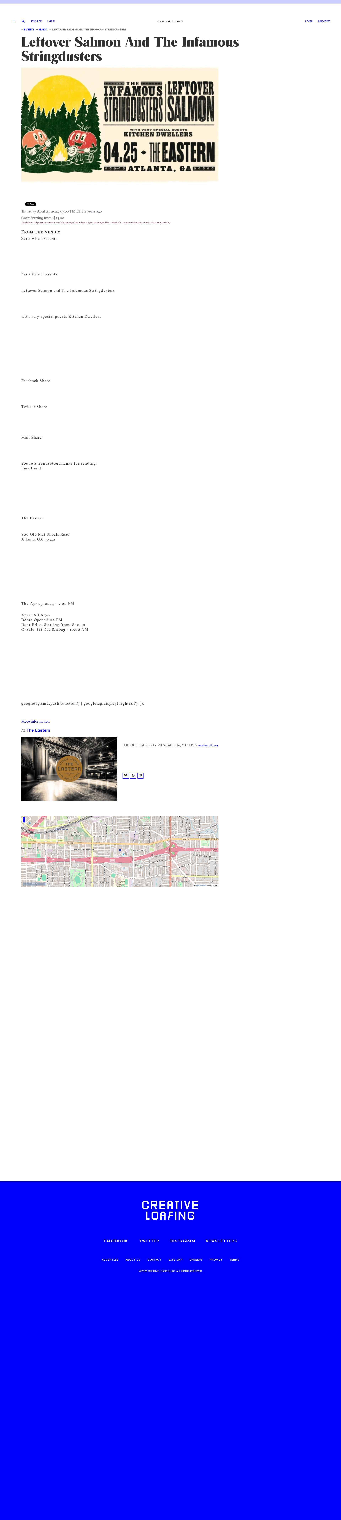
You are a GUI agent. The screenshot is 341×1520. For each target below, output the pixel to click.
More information (35, 721)
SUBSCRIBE (324, 21)
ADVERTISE (110, 1260)
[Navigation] (12, 21)
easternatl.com (208, 745)
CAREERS (196, 1260)
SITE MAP (175, 1260)
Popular (36, 21)
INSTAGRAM (182, 1241)
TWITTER (149, 1241)
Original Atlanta (170, 21)
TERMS (234, 1260)
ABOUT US (133, 1260)
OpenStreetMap (201, 885)
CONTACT (154, 1260)
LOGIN (309, 21)
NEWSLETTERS (221, 1241)
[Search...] (23, 21)
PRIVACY (216, 1260)
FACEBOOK (116, 1241)
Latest (51, 21)
